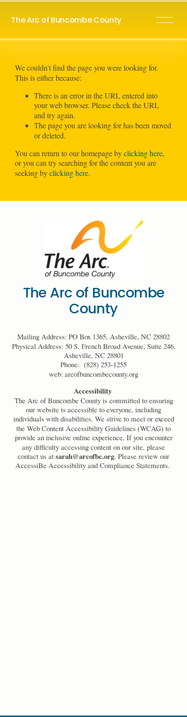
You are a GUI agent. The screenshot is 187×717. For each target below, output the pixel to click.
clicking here (143, 153)
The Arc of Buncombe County (66, 19)
